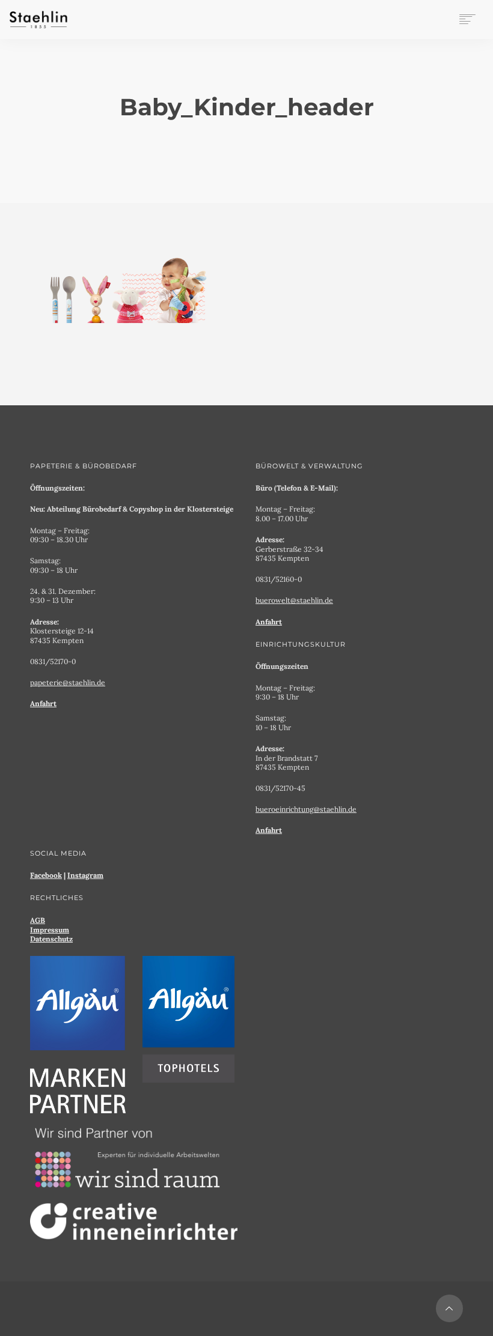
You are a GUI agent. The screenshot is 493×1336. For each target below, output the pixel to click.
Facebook (46, 875)
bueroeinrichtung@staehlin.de (306, 809)
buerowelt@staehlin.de (294, 600)
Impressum (49, 929)
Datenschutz (51, 938)
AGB (37, 920)
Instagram (85, 875)
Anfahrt (43, 703)
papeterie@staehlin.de (67, 682)
